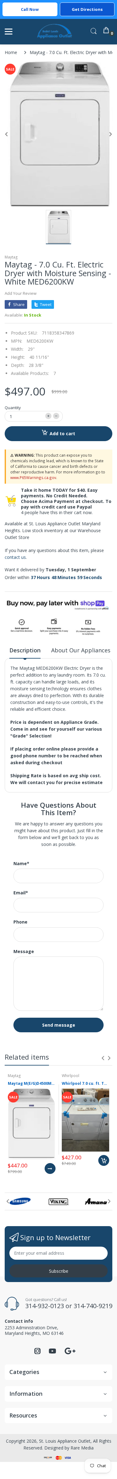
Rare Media (82, 1448)
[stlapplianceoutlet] (54, 31)
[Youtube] (52, 1352)
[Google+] (70, 1350)
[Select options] (50, 1168)
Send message (58, 1025)
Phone (20, 922)
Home (11, 52)
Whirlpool (70, 1075)
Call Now (30, 9)
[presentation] (103, 1058)
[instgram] (37, 1352)
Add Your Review (21, 293)
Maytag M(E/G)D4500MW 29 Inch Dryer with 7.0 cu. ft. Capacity (32, 1083)
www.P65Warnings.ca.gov (33, 477)
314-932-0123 (44, 1306)
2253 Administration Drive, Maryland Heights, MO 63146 (34, 1330)
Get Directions (87, 9)
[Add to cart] (103, 1160)
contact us (15, 557)
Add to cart (62, 433)
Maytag (11, 257)
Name (21, 863)
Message (23, 951)
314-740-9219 (93, 1306)
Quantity (13, 407)
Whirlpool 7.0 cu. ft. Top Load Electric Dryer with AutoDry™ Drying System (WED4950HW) (86, 1083)
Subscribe (58, 1271)
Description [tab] (25, 650)
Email (20, 893)
